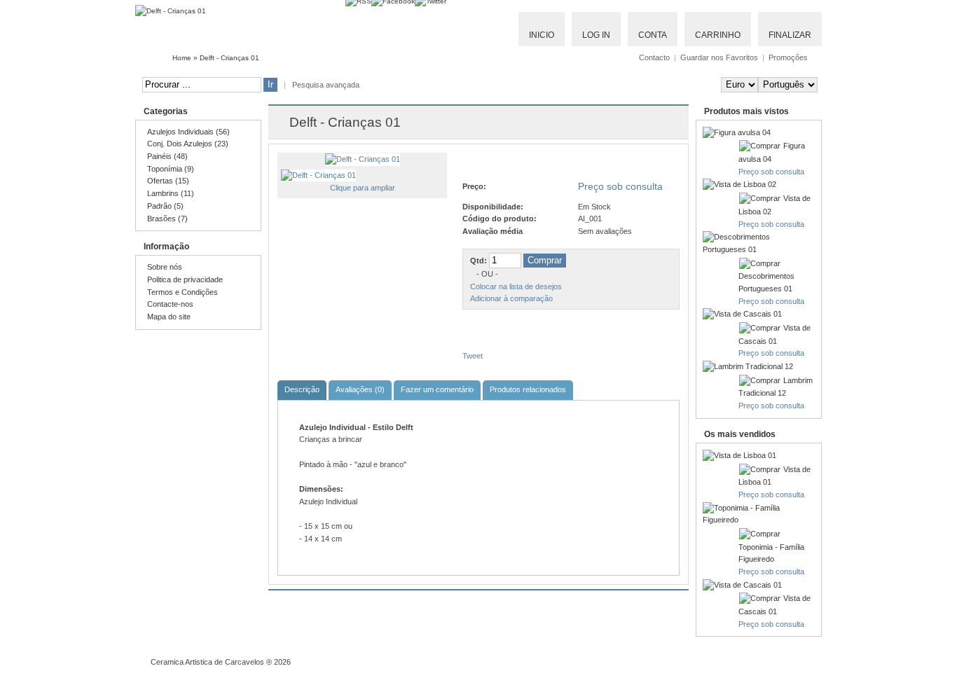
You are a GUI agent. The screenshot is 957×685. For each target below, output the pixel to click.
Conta (652, 35)
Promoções (788, 57)
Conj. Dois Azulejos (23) (187, 143)
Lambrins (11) (170, 193)
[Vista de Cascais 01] (742, 314)
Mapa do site (169, 316)
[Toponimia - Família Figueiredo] (758, 520)
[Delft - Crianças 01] (362, 159)
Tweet (472, 356)
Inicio (541, 35)
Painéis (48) (167, 156)
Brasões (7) (167, 218)
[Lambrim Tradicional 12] (748, 366)
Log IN (596, 35)
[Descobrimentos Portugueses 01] (758, 249)
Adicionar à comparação (511, 298)
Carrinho (718, 35)
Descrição (301, 389)
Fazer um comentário (437, 389)
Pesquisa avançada (325, 85)
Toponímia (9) (170, 169)
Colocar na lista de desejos (516, 286)
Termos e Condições (182, 292)
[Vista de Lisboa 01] (739, 455)
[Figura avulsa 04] (736, 132)
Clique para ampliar (362, 188)
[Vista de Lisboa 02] (739, 184)
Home (181, 58)
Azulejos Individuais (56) (188, 131)
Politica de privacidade (185, 279)
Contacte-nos (170, 304)
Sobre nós (164, 267)
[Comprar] (760, 145)
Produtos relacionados (528, 389)
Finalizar (790, 35)
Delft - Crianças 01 (229, 58)
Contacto (654, 57)
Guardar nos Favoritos (719, 57)
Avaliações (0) (360, 389)
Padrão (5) (165, 206)
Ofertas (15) (168, 181)
